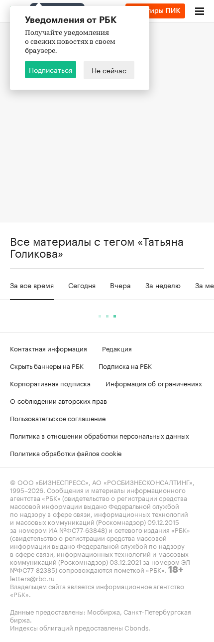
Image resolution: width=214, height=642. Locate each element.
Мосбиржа (103, 611)
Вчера (120, 284)
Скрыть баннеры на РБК (47, 365)
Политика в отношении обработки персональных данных (99, 435)
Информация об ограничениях (154, 383)
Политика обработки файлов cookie (66, 453)
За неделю (163, 284)
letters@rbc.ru (32, 578)
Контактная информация (48, 348)
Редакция (117, 348)
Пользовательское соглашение (58, 418)
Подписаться (50, 69)
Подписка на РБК (125, 365)
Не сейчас (109, 69)
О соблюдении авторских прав (58, 400)
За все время (32, 284)
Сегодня (82, 284)
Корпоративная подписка (50, 383)
